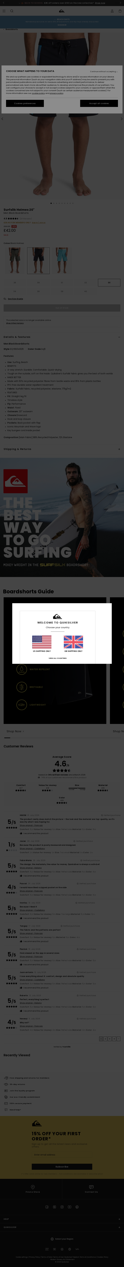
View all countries (58, 658)
